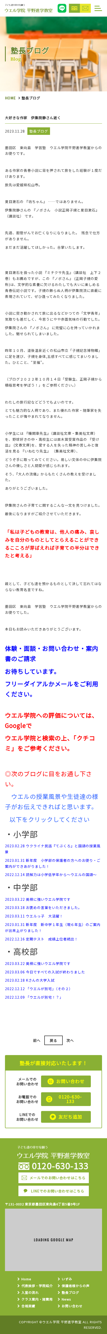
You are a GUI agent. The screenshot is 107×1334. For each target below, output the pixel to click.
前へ (37, 1040)
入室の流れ (30, 1293)
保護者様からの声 (76, 1286)
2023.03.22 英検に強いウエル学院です (38, 899)
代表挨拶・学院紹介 (37, 1286)
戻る (53, 1040)
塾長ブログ (70, 1293)
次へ (70, 1040)
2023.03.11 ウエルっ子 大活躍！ (34, 915)
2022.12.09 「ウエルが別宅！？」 (34, 997)
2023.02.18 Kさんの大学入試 (29, 980)
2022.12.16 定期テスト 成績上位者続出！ (41, 938)
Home (10, 97)
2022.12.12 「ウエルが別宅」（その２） (39, 988)
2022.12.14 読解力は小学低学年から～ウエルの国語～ (51, 874)
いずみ (67, 1279)
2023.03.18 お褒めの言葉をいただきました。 (43, 907)
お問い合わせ (72, 1306)
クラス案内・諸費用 (37, 1299)
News (66, 1299)
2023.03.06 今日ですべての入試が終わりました (45, 971)
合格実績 (28, 1306)
